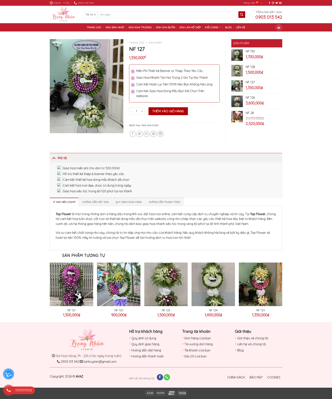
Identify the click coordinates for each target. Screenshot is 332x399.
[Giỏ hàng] (279, 27)
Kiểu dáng (211, 27)
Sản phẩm (155, 42)
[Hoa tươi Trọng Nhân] (64, 14)
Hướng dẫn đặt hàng (146, 350)
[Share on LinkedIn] (160, 134)
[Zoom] (55, 128)
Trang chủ (94, 27)
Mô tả (62, 158)
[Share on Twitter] (139, 134)
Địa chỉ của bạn (195, 356)
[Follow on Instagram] (273, 3)
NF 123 (260, 310)
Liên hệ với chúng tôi (251, 344)
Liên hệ (240, 27)
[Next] (282, 292)
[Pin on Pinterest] (153, 134)
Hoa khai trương (140, 27)
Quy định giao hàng (145, 344)
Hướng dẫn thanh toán (147, 356)
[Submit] (241, 14)
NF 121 (71, 310)
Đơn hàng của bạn (197, 338)
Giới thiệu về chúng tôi (252, 338)
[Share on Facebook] (132, 134)
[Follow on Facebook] (269, 3)
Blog (228, 27)
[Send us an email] (280, 3)
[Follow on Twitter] (277, 3)
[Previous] (50, 292)
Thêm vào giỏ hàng (168, 111)
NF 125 (166, 310)
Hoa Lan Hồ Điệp (190, 27)
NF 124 (213, 310)
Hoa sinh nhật (114, 27)
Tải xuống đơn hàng (198, 344)
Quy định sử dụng (143, 338)
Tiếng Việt (249, 2)
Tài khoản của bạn (197, 350)
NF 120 (119, 310)
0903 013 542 (70, 361)
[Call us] (167, 377)
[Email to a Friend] (146, 134)
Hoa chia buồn (165, 27)
